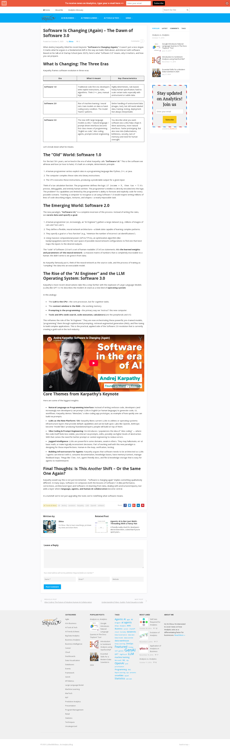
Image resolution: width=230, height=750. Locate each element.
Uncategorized (71, 726)
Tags (183, 28)
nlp (127, 660)
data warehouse (122, 640)
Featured (121, 646)
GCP (116, 651)
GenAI (128, 18)
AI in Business (67, 18)
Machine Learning (72, 689)
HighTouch (123, 654)
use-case (129, 679)
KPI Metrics (69, 681)
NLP (66, 697)
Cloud (67, 652)
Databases (69, 664)
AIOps (117, 626)
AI (59, 505)
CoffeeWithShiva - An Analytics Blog (59, 744)
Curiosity (123, 632)
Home (47, 10)
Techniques (70, 722)
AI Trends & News (89, 18)
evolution (72, 505)
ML (123, 660)
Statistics (68, 718)
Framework (69, 673)
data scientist (128, 638)
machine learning (122, 657)
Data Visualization (72, 660)
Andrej (64, 505)
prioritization (119, 667)
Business (118, 628)
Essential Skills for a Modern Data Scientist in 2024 (100, 659)
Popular (155, 28)
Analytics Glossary (75, 10)
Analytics (123, 626)
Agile (67, 619)
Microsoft (118, 660)
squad (127, 676)
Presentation (70, 705)
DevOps (129, 643)
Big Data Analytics (72, 635)
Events (68, 668)
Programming (121, 669)
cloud (117, 632)
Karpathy (80, 505)
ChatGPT (132, 629)
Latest (165, 28)
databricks (131, 631)
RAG (129, 670)
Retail (67, 714)
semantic (133, 672)
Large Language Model (74, 685)
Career (68, 648)
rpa (127, 672)
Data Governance (121, 635)
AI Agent (117, 623)
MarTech (68, 693)
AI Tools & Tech (111, 18)
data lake (131, 635)
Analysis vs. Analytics (98, 619)
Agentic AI (120, 619)
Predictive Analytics (73, 701)
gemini (121, 651)
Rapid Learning (120, 672)
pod (126, 664)
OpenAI (93, 505)
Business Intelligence (73, 644)
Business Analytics (72, 640)
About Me (59, 10)
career (126, 629)
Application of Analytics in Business (155, 649)
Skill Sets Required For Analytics (155, 622)
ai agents (127, 622)
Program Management (74, 710)
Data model (119, 638)
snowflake (119, 675)
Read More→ (179, 635)
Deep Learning (120, 644)
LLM (87, 505)
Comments (174, 28)
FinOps (130, 647)
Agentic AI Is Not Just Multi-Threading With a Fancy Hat (123, 522)
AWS (129, 625)
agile (128, 620)
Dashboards (70, 656)
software (101, 505)
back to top (183, 744)
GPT (117, 654)
